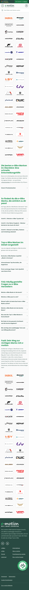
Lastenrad (3, 557)
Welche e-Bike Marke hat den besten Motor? (12, 309)
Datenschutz (12, 576)
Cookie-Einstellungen (6, 580)
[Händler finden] (26, 5)
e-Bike (2, 551)
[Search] (2, 10)
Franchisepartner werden (18, 554)
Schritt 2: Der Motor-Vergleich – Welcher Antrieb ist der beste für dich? (13, 224)
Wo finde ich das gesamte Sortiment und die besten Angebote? (12, 322)
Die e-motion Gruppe (17, 557)
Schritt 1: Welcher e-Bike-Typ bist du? (12, 219)
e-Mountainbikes (5, 182)
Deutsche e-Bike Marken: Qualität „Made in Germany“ (11, 257)
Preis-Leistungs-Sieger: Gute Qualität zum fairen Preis (12, 270)
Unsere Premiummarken (8, 188)
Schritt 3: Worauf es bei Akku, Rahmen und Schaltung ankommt (12, 231)
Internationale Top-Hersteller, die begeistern (11, 264)
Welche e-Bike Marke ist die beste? (11, 292)
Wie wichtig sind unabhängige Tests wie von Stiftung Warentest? (13, 329)
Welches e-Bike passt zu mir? (9, 297)
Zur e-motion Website (6, 585)
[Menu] (3, 5)
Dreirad (3, 554)
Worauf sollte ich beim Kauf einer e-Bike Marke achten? (13, 302)
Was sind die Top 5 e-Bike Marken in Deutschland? (11, 316)
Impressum (4, 576)
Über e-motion (16, 551)
